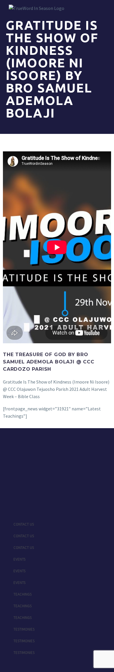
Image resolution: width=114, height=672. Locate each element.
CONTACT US (23, 524)
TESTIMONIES (23, 629)
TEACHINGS (22, 594)
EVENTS (19, 559)
